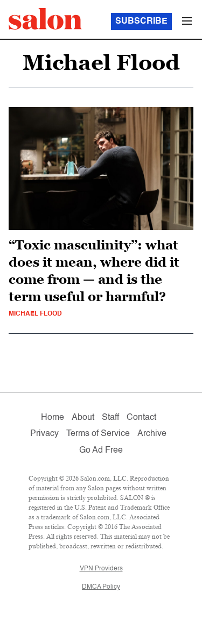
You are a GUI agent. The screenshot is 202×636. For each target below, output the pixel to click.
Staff (110, 417)
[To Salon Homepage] (45, 19)
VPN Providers (101, 569)
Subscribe (141, 21)
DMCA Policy (101, 587)
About (83, 417)
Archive (151, 434)
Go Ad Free (101, 450)
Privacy (44, 434)
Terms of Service (98, 434)
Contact (141, 417)
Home (52, 417)
